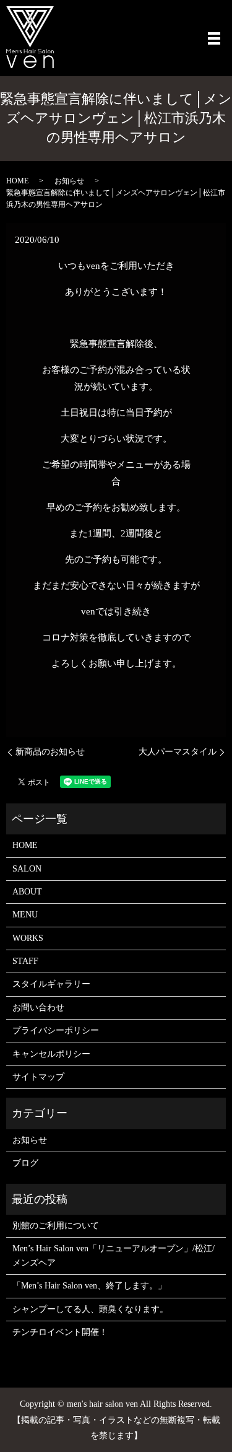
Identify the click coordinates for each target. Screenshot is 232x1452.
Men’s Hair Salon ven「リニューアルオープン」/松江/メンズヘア (113, 1255)
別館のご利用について (55, 1225)
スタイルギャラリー (51, 984)
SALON (26, 868)
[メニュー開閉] (214, 38)
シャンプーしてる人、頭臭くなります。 (90, 1309)
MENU (25, 914)
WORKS (27, 938)
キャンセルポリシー (51, 1054)
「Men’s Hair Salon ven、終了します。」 (89, 1285)
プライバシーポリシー (55, 1030)
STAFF (25, 961)
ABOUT (27, 891)
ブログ (25, 1163)
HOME (17, 181)
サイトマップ (38, 1077)
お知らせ (69, 181)
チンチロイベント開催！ (60, 1332)
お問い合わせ (38, 1007)
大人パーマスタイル (178, 751)
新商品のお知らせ (50, 751)
